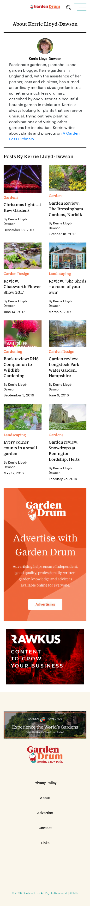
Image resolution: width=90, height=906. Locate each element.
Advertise (45, 813)
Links (45, 843)
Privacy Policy (45, 783)
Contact (45, 828)
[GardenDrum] (45, 8)
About (45, 798)
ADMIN (73, 893)
